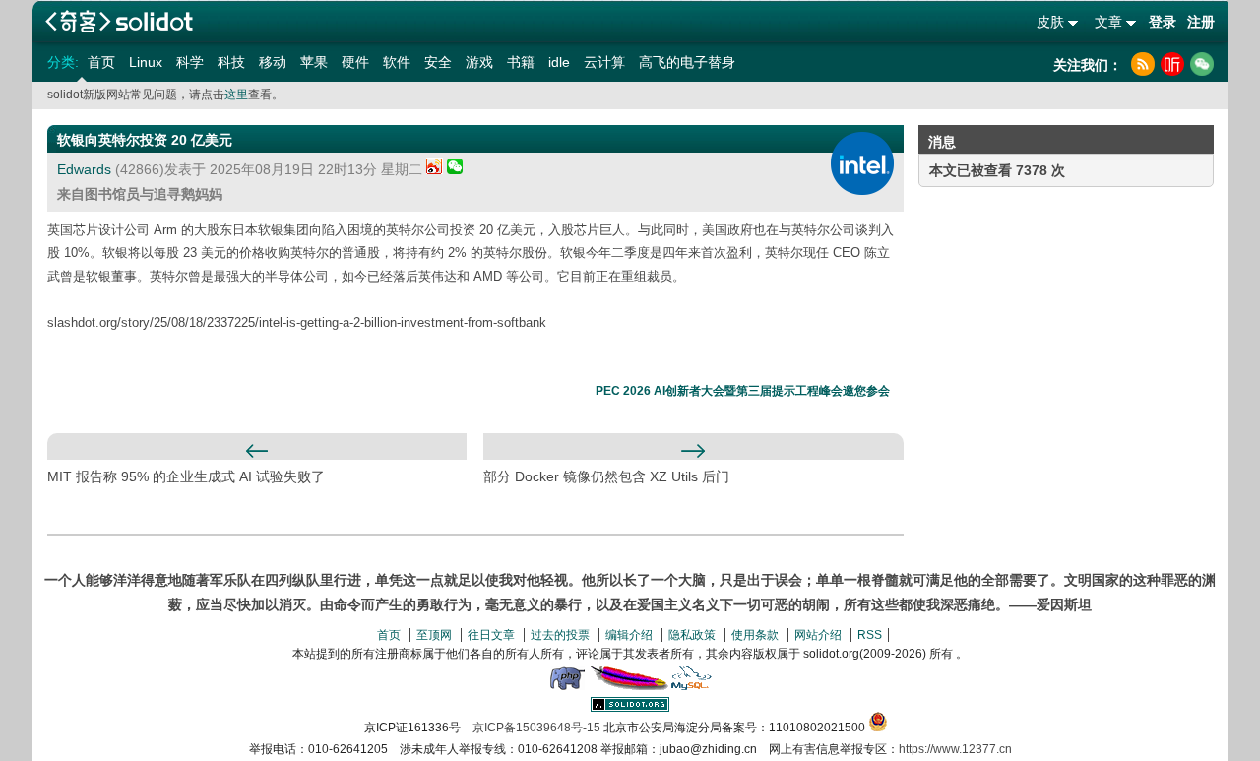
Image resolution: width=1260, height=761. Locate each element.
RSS (869, 635)
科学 (190, 62)
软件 (396, 62)
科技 (231, 62)
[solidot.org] (630, 708)
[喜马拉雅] (1172, 64)
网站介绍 (818, 635)
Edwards (84, 169)
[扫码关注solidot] (1202, 64)
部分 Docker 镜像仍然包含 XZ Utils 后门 (606, 476)
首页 (101, 62)
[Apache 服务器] (629, 686)
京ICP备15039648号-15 (536, 727)
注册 (1201, 22)
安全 (438, 62)
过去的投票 (560, 635)
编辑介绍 (629, 635)
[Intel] (862, 163)
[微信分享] (455, 169)
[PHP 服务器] (567, 686)
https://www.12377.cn (955, 749)
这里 (236, 94)
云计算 (604, 62)
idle (559, 62)
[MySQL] (692, 686)
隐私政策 (692, 635)
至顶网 (434, 635)
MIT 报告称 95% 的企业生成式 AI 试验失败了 (186, 476)
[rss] (1143, 64)
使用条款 (755, 635)
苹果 (314, 62)
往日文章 (491, 635)
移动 (272, 62)
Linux (145, 62)
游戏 (479, 62)
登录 (1162, 22)
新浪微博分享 (434, 166)
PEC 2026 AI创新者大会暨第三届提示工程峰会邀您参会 (743, 391)
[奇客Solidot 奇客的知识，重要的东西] (119, 21)
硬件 (355, 62)
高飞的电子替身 (687, 62)
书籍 (521, 62)
